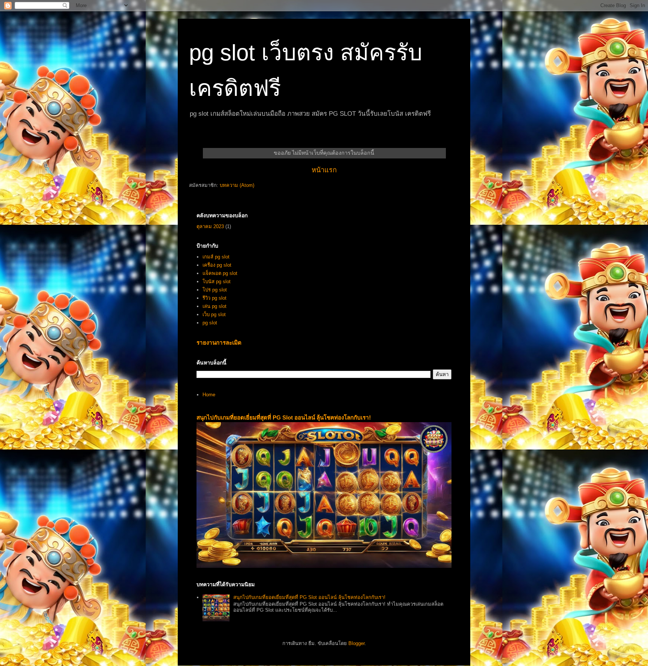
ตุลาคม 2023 (210, 226)
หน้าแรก (324, 170)
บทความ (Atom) (237, 185)
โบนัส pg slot (216, 281)
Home (208, 394)
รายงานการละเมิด (219, 342)
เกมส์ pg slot (216, 257)
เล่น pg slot (214, 306)
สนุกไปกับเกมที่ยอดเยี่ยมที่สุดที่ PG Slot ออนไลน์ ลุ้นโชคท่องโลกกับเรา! (283, 417)
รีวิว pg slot (214, 298)
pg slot (209, 323)
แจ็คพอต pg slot (219, 273)
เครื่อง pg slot (216, 265)
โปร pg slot (214, 290)
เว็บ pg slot (214, 314)
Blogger (356, 643)
